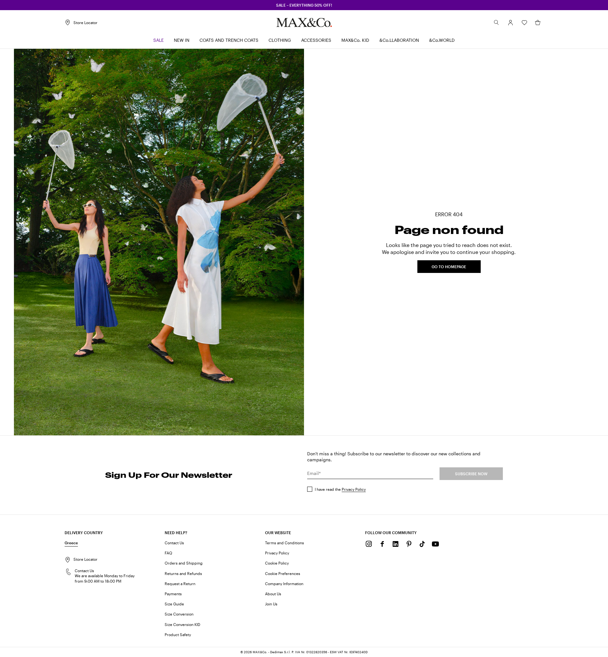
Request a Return (180, 583)
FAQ (168, 553)
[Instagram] (369, 544)
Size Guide (174, 604)
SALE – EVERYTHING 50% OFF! (304, 5)
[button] (510, 22)
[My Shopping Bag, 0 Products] (538, 22)
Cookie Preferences (282, 573)
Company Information (284, 583)
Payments (173, 593)
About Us (273, 593)
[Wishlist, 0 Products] (524, 22)
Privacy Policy (354, 489)
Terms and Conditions (284, 542)
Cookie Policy (277, 563)
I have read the (340, 489)
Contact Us (174, 542)
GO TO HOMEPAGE (449, 266)
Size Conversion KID (182, 624)
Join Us (271, 604)
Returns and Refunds (183, 573)
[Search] (496, 22)
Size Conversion (179, 614)
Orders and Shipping (184, 563)
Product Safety (178, 634)
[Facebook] (382, 544)
